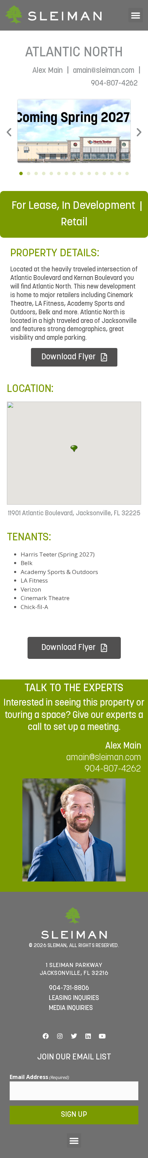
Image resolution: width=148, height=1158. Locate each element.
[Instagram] (60, 1036)
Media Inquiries (71, 1008)
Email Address (39, 1077)
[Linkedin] (88, 1036)
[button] (135, 15)
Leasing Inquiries (74, 998)
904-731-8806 (69, 988)
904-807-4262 (114, 84)
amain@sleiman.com (103, 71)
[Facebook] (46, 1036)
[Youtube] (102, 1036)
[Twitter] (74, 1036)
